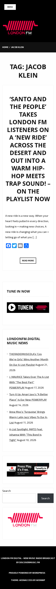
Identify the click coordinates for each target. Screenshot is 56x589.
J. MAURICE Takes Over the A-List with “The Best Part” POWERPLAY (29, 382)
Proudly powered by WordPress (27, 573)
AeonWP (40, 580)
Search (6, 490)
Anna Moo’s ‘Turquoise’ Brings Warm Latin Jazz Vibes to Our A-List (28, 417)
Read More (29, 261)
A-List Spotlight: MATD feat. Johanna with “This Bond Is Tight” (26, 435)
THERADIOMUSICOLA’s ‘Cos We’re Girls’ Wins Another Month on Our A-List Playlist (28, 359)
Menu (10, 7)
